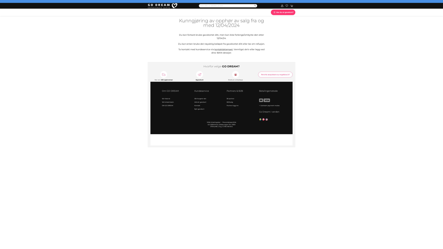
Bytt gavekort (199, 109)
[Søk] (255, 6)
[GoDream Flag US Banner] (266, 119)
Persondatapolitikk (229, 122)
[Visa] (267, 101)
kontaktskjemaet (223, 49)
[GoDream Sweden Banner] (260, 119)
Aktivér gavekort (200, 102)
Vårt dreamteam (168, 102)
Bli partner (230, 98)
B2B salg (230, 102)
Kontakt (197, 105)
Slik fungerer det (200, 98)
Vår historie (166, 98)
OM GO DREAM (167, 105)
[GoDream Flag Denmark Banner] (263, 119)
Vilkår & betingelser (214, 122)
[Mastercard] (261, 101)
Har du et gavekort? (284, 12)
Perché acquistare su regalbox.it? (275, 75)
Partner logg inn (232, 105)
